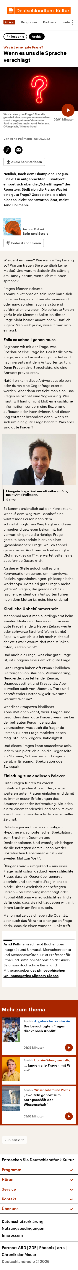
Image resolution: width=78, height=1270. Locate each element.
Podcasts (49, 22)
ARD (23, 1247)
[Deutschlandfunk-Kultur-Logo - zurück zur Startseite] (39, 10)
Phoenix (47, 1247)
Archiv (37, 36)
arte (62, 1247)
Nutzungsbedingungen (23, 1228)
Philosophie (15, 36)
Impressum (12, 1235)
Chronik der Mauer (19, 1254)
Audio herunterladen (26, 162)
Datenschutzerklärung (22, 1221)
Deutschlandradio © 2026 (26, 1261)
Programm (29, 22)
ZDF (33, 1247)
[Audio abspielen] (68, 110)
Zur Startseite (14, 1140)
